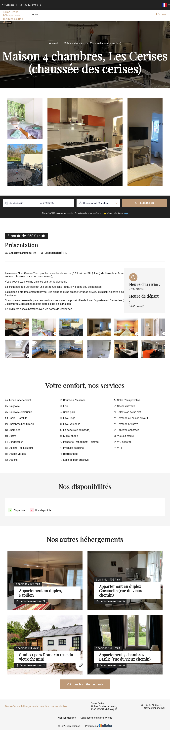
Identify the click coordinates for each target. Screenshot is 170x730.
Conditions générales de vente (96, 717)
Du (10, 203)
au (41, 203)
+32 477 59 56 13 (153, 705)
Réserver (161, 14)
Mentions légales (67, 717)
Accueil (53, 43)
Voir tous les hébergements (85, 684)
